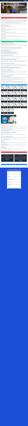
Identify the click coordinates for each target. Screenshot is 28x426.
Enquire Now (14, 166)
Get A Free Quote (14, 164)
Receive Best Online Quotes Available (14, 41)
